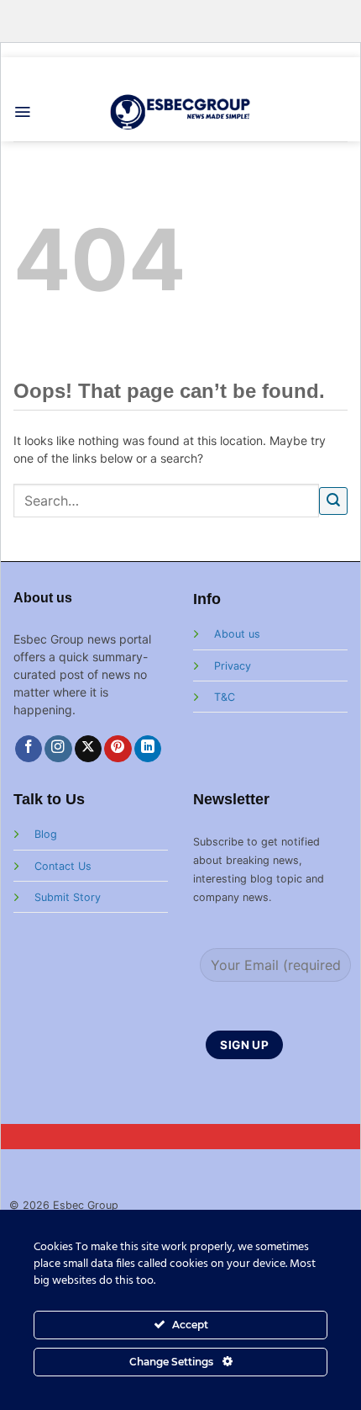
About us (237, 634)
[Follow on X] (88, 749)
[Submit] (333, 501)
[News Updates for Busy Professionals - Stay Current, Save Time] (181, 111)
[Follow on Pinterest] (118, 749)
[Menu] (22, 112)
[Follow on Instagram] (58, 749)
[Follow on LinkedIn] (148, 749)
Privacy (232, 666)
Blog (45, 834)
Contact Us (63, 866)
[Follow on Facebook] (29, 749)
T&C (224, 697)
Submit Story (67, 897)
